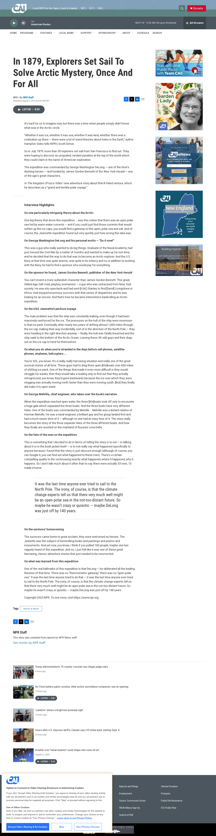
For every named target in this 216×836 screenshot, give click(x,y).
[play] (13, 23)
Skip (61, 827)
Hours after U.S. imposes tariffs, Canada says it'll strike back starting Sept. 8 (77, 730)
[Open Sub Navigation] (36, 33)
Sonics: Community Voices (132, 801)
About (126, 33)
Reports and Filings (128, 786)
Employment (125, 793)
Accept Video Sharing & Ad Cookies (27, 827)
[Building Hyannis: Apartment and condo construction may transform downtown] (179, 260)
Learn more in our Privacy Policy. (74, 818)
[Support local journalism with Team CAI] (179, 63)
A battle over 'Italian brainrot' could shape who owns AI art (67, 750)
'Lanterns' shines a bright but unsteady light (59, 710)
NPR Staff (28, 97)
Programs (27, 33)
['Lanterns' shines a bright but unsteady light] (23, 715)
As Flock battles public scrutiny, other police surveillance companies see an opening (81, 686)
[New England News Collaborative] (179, 214)
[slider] (28, 23)
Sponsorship (107, 33)
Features (46, 33)
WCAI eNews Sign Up (129, 808)
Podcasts (165, 793)
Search (157, 33)
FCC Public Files (168, 808)
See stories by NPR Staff (29, 643)
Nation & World (31, 608)
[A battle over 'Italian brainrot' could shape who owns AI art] (23, 755)
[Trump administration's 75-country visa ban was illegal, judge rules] (23, 672)
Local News (66, 33)
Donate (198, 8)
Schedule (143, 33)
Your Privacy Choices (88, 827)
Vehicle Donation (169, 786)
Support (86, 33)
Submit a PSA (126, 815)
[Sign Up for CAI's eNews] (179, 160)
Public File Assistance (171, 801)
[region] (57, 803)
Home (13, 33)
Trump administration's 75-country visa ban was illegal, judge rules (71, 666)
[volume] (23, 23)
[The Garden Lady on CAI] (179, 106)
